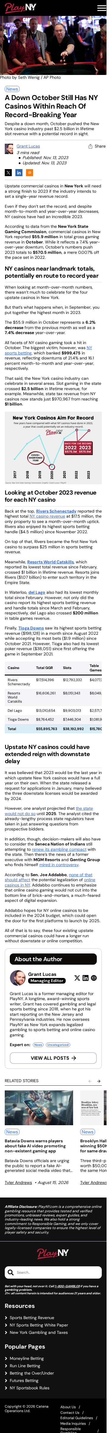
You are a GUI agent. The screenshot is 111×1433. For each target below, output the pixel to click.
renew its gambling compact (59, 849)
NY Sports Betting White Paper (39, 1325)
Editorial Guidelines (76, 1418)
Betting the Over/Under (32, 1373)
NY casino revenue (47, 516)
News (12, 89)
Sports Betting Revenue (32, 1317)
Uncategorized (58, 1045)
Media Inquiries (73, 1423)
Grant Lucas (28, 146)
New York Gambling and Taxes (39, 1332)
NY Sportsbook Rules (29, 1388)
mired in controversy (58, 864)
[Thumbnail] (39, 1107)
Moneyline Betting (27, 1358)
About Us (68, 1407)
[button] (102, 8)
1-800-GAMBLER (67, 1286)
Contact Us (69, 1412)
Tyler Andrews (18, 1182)
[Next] (99, 1081)
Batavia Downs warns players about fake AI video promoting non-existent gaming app (35, 1146)
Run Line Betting (25, 1365)
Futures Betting (24, 1380)
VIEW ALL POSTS (50, 1058)
